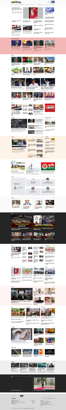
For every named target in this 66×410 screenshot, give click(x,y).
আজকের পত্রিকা (16, 4)
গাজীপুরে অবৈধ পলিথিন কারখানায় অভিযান (36, 256)
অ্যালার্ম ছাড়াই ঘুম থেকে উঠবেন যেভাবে (18, 341)
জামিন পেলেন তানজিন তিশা (48, 294)
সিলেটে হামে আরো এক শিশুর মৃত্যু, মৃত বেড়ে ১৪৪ (24, 253)
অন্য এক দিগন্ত (46, 398)
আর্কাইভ (22, 408)
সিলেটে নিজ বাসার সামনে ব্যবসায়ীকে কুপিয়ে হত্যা (24, 261)
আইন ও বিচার (13, 267)
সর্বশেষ (13, 4)
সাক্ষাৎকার (13, 198)
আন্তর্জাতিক (22, 4)
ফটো (12, 376)
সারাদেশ (13, 245)
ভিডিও (31, 4)
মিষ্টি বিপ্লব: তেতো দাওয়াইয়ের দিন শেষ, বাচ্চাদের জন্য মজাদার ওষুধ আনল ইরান (38, 344)
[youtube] (43, 4)
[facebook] (42, 4)
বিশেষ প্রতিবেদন (14, 161)
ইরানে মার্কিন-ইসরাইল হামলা (15, 38)
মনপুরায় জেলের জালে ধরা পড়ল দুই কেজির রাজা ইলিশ (16, 254)
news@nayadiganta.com (45, 403)
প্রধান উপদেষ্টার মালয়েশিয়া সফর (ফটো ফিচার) (40, 390)
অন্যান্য (33, 4)
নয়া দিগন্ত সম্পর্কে (33, 400)
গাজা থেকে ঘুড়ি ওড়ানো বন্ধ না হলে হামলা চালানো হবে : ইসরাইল (24, 369)
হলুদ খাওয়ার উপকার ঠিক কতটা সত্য (49, 334)
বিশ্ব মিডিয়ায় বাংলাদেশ (48, 117)
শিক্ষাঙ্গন (46, 267)
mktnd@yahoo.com (50, 404)
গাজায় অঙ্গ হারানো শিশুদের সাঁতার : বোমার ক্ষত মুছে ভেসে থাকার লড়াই (41, 369)
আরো (53, 38)
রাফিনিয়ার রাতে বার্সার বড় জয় (16, 87)
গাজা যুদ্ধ (13, 361)
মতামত (29, 4)
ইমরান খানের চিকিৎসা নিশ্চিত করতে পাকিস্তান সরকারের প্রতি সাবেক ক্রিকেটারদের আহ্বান (39, 120)
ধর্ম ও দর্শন (42, 307)
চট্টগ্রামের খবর (48, 245)
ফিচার (12, 307)
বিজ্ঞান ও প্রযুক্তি (14, 347)
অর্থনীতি (27, 4)
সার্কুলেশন (33, 402)
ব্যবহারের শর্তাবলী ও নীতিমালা (26, 408)
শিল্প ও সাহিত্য (28, 307)
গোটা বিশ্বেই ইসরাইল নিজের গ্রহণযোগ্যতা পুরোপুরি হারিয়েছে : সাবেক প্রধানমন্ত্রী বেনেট (51, 369)
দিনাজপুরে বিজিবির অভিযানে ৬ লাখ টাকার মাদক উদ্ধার (36, 248)
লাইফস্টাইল (13, 327)
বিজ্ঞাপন (33, 401)
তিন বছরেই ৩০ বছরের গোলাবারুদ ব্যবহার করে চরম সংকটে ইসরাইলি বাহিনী (32, 369)
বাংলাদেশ (20, 4)
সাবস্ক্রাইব (22, 395)
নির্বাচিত (13, 55)
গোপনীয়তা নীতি (32, 408)
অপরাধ (24, 267)
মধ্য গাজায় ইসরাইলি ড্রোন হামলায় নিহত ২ (19, 129)
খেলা (24, 4)
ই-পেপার (43, 398)
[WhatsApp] (45, 4)
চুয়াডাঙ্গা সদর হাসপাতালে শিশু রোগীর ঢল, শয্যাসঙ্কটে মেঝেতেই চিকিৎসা (24, 249)
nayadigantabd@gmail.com (44, 404)
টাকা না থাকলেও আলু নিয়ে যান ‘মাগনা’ (16, 390)
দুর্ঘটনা (35, 267)
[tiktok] (44, 4)
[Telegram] (46, 4)
